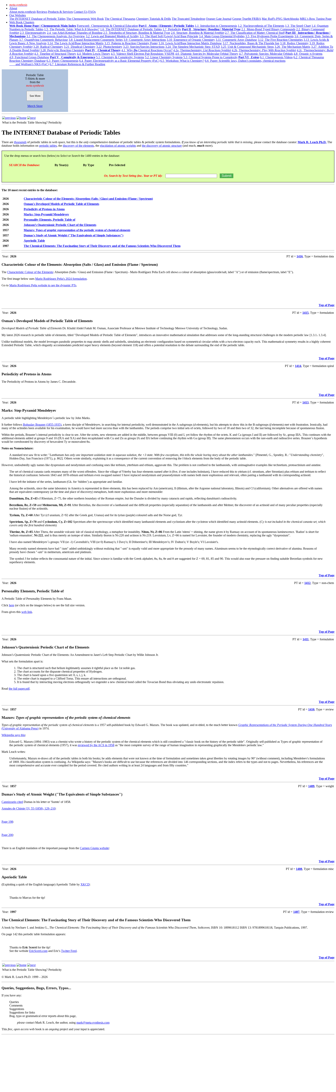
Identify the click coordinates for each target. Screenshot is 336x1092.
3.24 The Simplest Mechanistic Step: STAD (192, 46)
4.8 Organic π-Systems (308, 53)
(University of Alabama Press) (20, 728)
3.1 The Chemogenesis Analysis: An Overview (55, 36)
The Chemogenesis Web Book (85, 18)
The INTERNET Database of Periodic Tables (37, 18)
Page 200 (7, 835)
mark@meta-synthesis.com (92, 1022)
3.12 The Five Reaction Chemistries (280, 39)
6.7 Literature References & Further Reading (77, 64)
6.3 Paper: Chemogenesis (62, 60)
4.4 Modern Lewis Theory (93, 53)
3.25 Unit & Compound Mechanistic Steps (247, 46)
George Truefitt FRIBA (246, 18)
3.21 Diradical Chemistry (79, 46)
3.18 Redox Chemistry (294, 43)
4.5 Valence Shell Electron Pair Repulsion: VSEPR (142, 53)
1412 (307, 583)
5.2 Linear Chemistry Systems (164, 57)
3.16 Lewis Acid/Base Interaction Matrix (190, 43)
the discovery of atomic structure (162, 145)
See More (35, 95)
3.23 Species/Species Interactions (143, 46)
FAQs (92, 11)
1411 (306, 639)
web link (26, 612)
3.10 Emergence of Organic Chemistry (191, 39)
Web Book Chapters (21, 22)
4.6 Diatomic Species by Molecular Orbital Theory (206, 53)
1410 (311, 709)
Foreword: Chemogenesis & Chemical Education (107, 25)
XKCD (85, 884)
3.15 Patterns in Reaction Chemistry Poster (131, 43)
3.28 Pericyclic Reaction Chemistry (62, 50)
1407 (296, 911)
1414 (298, 366)
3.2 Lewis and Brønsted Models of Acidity (112, 36)
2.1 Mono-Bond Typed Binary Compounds (268, 29)
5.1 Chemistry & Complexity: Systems (120, 57)
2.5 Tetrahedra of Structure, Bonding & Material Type (136, 32)
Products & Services (60, 11)
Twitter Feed (69, 951)
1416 (300, 256)
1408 (299, 869)
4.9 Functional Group (29, 57)
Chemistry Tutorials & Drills (153, 18)
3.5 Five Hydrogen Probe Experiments (269, 36)
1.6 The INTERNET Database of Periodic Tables (131, 29)
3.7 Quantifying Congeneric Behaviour (43, 39)
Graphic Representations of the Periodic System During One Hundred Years (285, 725)
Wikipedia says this (13, 735)
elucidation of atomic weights (118, 145)
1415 (305, 312)
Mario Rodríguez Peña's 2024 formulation (61, 278)
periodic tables (48, 145)
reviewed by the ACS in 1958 (96, 745)
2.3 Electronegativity (33, 32)
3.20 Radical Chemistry (48, 46)
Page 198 (7, 821)
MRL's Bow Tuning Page (316, 18)
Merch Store (35, 106)
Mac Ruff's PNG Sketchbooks (280, 18)
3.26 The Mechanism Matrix (292, 46)
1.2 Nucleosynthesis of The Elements (261, 25)
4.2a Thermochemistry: (202, 50)
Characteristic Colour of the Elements (30, 272)
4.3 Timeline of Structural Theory (55, 53)
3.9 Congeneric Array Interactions (144, 39)
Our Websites (17, 15)
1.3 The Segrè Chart (298, 25)
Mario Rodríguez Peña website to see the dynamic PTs (42, 285)
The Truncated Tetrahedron (188, 18)
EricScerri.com (38, 951)
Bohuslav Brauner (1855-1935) (42, 424)
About (13, 8)
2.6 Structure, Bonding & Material (197, 32)
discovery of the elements (78, 145)
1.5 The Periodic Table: (71, 29)
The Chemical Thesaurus (120, 18)
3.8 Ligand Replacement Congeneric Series (96, 39)
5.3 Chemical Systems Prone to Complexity (210, 57)
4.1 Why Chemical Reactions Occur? (146, 50)
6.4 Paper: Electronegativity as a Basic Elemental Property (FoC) (119, 60)
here (11, 605)
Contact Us (81, 11)
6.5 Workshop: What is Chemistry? (182, 60)
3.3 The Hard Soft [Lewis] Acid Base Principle (169, 36)
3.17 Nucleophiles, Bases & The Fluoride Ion (251, 43)
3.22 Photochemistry (109, 46)
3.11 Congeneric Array (236, 39)
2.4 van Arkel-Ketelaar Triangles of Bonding (74, 32)
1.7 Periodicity (172, 29)
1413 (305, 402)
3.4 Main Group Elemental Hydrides (222, 36)
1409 (311, 786)
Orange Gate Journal (218, 18)
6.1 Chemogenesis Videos (276, 57)
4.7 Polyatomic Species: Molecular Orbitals (266, 53)
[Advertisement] (118, 1063)
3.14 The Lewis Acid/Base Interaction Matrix (75, 43)
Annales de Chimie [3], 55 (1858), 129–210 (28, 808)
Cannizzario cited (12, 802)
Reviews (42, 11)
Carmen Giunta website (94, 848)
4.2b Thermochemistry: (264, 50)
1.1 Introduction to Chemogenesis (216, 25)
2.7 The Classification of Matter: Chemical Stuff (255, 32)
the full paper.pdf (19, 688)
